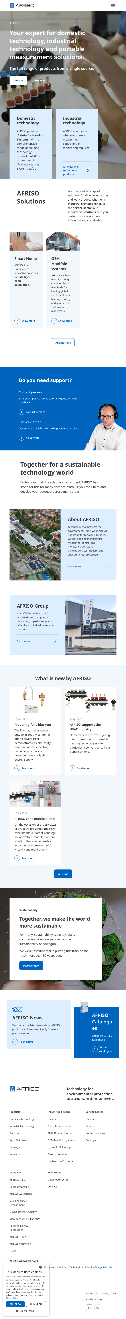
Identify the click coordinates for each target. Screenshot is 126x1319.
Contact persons (35, 412)
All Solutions (63, 342)
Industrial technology (22, 1126)
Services (18, 80)
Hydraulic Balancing (59, 1147)
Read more (28, 768)
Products (40, 80)
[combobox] (40, 1267)
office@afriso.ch (102, 1267)
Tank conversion (57, 1154)
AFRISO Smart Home (59, 1133)
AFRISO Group (33, 606)
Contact (52, 1186)
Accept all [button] (15, 1304)
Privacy (105, 1293)
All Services (32, 438)
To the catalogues (105, 1049)
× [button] (45, 1267)
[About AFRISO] (35, 544)
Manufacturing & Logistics (25, 1219)
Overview (53, 1119)
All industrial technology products (71, 170)
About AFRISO (83, 519)
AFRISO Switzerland (21, 1193)
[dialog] (26, 1289)
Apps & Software (19, 1140)
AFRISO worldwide (20, 1244)
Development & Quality (23, 1211)
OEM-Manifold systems (59, 263)
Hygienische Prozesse (60, 1161)
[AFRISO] (22, 5)
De (97, 1307)
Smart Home (25, 258)
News (13, 1251)
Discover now (31, 965)
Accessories (16, 1133)
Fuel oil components (59, 1126)
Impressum (92, 1293)
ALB (114, 1293)
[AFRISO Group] (90, 625)
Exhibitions (54, 1172)
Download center (58, 1179)
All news (63, 874)
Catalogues (16, 1147)
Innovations (16, 1154)
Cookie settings (94, 1299)
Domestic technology (22, 1119)
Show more (28, 320)
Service (90, 1126)
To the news (26, 1041)
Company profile (19, 1187)
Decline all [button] (36, 1304)
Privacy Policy (12, 1298)
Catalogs (91, 1140)
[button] (26, 1311)
